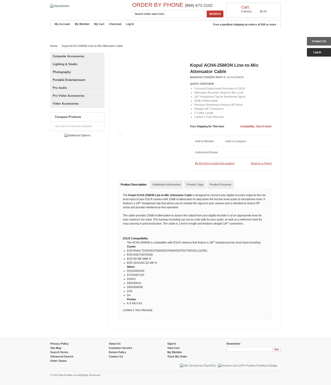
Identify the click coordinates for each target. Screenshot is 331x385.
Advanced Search (158, 34)
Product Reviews (220, 184)
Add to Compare (235, 141)
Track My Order (177, 356)
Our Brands (128, 34)
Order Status (58, 360)
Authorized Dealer (206, 152)
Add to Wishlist (204, 141)
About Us (115, 343)
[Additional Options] (77, 135)
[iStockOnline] (59, 6)
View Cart (173, 348)
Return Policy (117, 352)
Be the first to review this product (214, 163)
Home (57, 33)
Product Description (133, 184)
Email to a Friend (261, 163)
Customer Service (98, 34)
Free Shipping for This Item (207, 126)
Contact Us (188, 34)
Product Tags (195, 184)
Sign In (171, 343)
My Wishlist (82, 24)
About (72, 34)
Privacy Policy (59, 343)
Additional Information (166, 184)
